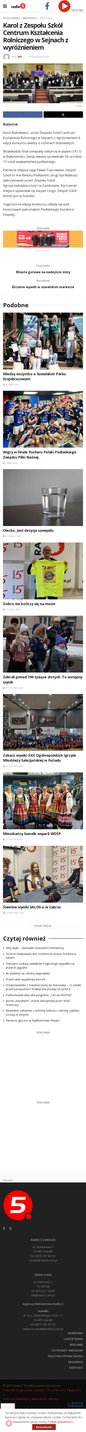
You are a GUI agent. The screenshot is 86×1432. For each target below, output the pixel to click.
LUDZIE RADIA (73, 1339)
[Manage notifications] (9, 1423)
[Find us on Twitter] (10, 1228)
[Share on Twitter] (63, 114)
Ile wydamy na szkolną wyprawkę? (28, 973)
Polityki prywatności (60, 1422)
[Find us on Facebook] (4, 1228)
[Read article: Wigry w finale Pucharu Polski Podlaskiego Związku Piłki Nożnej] (43, 419)
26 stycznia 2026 (14, 687)
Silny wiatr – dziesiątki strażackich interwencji (35, 948)
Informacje (46, 18)
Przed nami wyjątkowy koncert (26, 979)
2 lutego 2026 (13, 609)
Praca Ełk (9, 1390)
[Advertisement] (43, 1064)
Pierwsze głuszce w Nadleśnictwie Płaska (32, 1020)
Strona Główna (11, 18)
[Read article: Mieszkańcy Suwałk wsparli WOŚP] (43, 800)
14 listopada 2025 (38, 56)
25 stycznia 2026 (14, 839)
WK (20, 56)
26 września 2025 (14, 912)
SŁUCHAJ (77, 10)
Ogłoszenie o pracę (30, 1390)
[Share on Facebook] (23, 114)
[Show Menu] (5, 6)
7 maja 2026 (11, 463)
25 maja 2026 (12, 384)
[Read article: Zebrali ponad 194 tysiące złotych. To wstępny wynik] (43, 644)
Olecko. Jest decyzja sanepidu (28, 530)
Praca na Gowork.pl (15, 1399)
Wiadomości (30, 18)
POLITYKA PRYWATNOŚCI (65, 1356)
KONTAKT (76, 1368)
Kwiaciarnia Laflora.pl (45, 1399)
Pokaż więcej (43, 925)
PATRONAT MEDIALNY (67, 1350)
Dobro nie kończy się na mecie (29, 603)
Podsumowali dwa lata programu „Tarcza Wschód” (39, 995)
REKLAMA (76, 1344)
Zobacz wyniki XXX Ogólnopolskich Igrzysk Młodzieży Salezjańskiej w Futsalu (39, 758)
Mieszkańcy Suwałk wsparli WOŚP (32, 833)
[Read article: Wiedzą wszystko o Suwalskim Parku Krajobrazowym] (43, 341)
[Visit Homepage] (18, 6)
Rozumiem (44, 1427)
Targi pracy (74, 1390)
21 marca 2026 (13, 536)
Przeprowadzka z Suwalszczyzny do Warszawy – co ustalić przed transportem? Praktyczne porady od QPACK (43, 987)
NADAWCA (75, 1362)
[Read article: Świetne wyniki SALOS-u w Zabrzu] (43, 874)
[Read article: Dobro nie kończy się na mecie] (43, 570)
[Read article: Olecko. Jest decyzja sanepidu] (43, 497)
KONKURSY (75, 1333)
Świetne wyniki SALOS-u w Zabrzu (32, 907)
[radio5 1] (43, 239)
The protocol (55, 1390)
